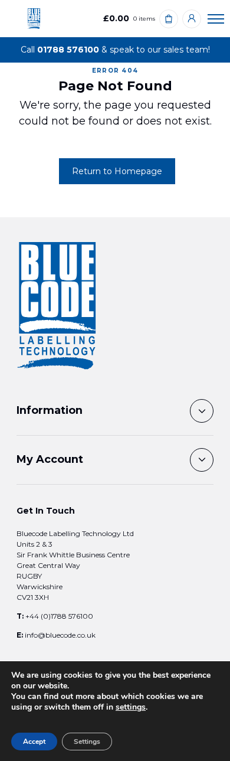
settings (131, 707)
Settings (87, 741)
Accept (34, 741)
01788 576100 (68, 49)
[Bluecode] (34, 18)
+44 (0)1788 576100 (59, 616)
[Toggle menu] (215, 18)
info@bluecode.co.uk (60, 635)
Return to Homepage (117, 171)
